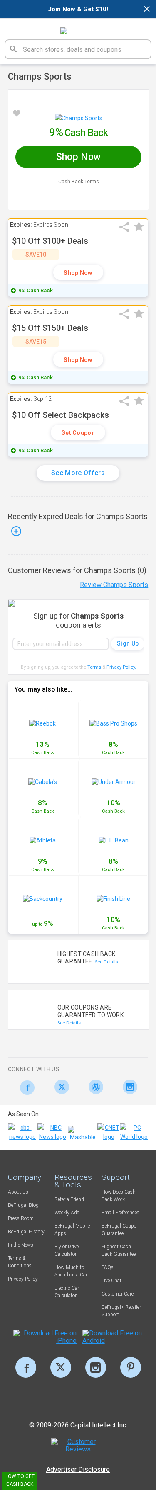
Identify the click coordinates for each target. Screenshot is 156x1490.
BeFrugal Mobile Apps (72, 1229)
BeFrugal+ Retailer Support (121, 1311)
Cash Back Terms (78, 181)
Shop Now (78, 272)
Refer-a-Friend (69, 1199)
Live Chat (111, 1281)
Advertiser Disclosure (78, 1469)
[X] (60, 1367)
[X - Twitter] (59, 1087)
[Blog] (94, 1087)
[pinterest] (130, 1367)
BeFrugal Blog (23, 1205)
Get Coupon (78, 433)
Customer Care (118, 1294)
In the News (20, 1245)
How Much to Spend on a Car (70, 1271)
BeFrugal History (26, 1232)
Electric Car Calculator (66, 1291)
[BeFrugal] (78, 28)
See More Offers (78, 473)
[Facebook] (25, 1087)
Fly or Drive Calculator (66, 1250)
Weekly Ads (66, 1213)
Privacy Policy (121, 667)
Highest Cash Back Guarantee (119, 1250)
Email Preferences (120, 1213)
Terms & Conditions (20, 1262)
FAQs (108, 1267)
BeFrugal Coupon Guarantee (120, 1229)
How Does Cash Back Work (119, 1195)
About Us (18, 1192)
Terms (94, 667)
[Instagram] (128, 1087)
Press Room (21, 1218)
